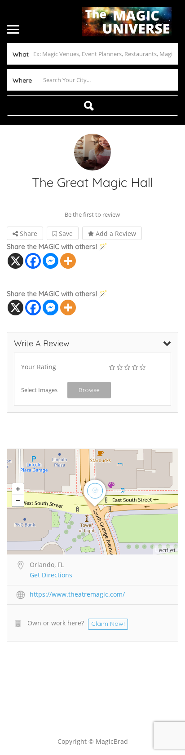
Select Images (39, 390)
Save (65, 233)
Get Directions (51, 575)
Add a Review (115, 233)
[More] (68, 261)
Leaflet (165, 550)
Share (27, 233)
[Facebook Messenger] (50, 261)
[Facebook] (33, 261)
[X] (15, 261)
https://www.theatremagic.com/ (77, 594)
